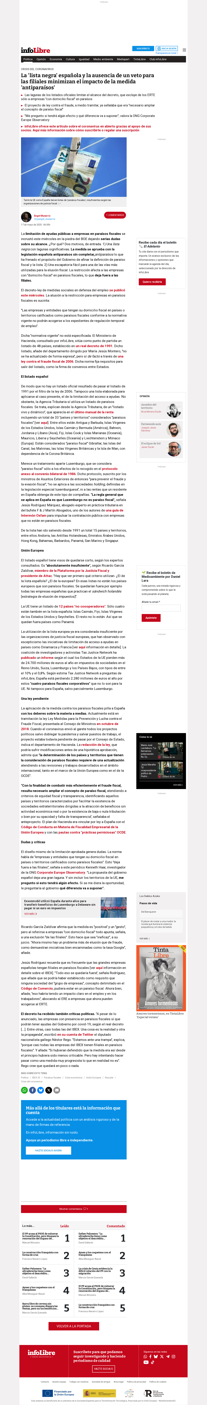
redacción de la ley (95, 745)
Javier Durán (147, 447)
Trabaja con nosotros (78, 1382)
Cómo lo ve (145, 736)
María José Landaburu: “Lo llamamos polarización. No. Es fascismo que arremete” (148, 751)
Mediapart (123, 59)
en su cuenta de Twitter (75, 1035)
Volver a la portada (74, 1326)
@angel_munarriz (45, 219)
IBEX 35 (36, 1077)
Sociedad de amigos (101, 1382)
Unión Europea (93, 1077)
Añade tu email (151, 602)
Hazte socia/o (103, 1368)
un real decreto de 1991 (94, 346)
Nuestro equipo (59, 1382)
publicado (28, 658)
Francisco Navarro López (34, 1259)
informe (47, 658)
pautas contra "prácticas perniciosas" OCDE (92, 832)
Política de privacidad (136, 1382)
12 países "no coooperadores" (82, 606)
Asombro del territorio (148, 406)
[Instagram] (173, 1357)
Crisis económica (73, 1077)
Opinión (41, 59)
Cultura (70, 59)
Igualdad (84, 59)
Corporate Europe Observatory (61, 872)
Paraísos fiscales (52, 1077)
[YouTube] (146, 1362)
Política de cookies (157, 1382)
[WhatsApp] (145, 1357)
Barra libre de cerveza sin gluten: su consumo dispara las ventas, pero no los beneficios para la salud (40, 1307)
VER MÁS (177, 785)
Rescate (109, 1077)
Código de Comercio (37, 988)
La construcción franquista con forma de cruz (40, 1253)
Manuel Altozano (31, 1242)
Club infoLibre (158, 59)
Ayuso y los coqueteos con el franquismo (38, 1288)
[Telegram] (167, 1357)
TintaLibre (139, 59)
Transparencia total (166, 53)
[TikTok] (152, 1362)
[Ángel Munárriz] (26, 216)
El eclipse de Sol (151, 443)
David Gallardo (29, 1277)
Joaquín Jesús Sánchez (148, 429)
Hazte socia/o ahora (48, 1150)
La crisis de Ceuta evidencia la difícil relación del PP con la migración (95, 1271)
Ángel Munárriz (42, 215)
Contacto (45, 1382)
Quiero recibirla (152, 281)
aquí (44, 423)
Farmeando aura (151, 424)
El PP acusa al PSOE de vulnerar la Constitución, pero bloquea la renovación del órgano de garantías (40, 1237)
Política (28, 59)
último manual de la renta (94, 412)
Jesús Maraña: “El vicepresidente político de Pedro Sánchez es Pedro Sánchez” (148, 770)
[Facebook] (150, 1357)
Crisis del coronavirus (32, 1081)
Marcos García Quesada (34, 1312)
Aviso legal (119, 1382)
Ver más (144, 939)
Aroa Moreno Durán (151, 411)
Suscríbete (143, 48)
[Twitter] (162, 1357)
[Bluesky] (156, 1357)
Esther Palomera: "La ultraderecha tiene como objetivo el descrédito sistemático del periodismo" (38, 1272)
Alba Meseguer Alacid (33, 1294)
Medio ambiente (103, 59)
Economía (56, 59)
